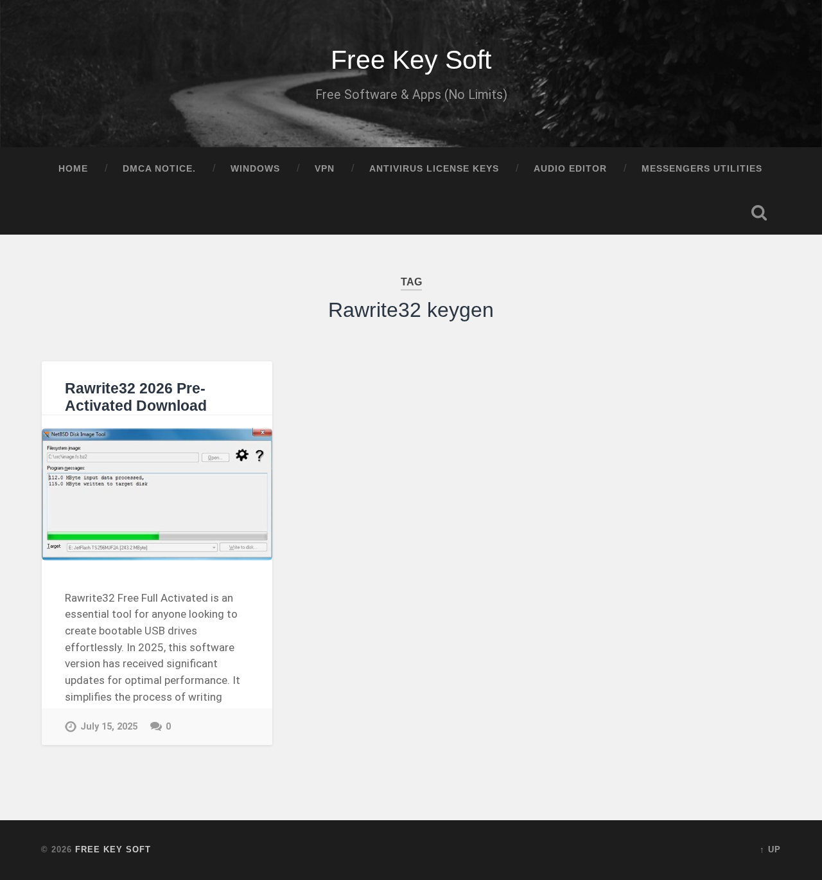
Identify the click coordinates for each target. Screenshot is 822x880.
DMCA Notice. (159, 169)
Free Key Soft (411, 60)
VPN (325, 169)
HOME (73, 169)
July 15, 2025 (108, 726)
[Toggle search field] (759, 213)
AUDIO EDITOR (570, 169)
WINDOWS (255, 169)
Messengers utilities (702, 169)
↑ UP (770, 849)
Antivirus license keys (434, 169)
